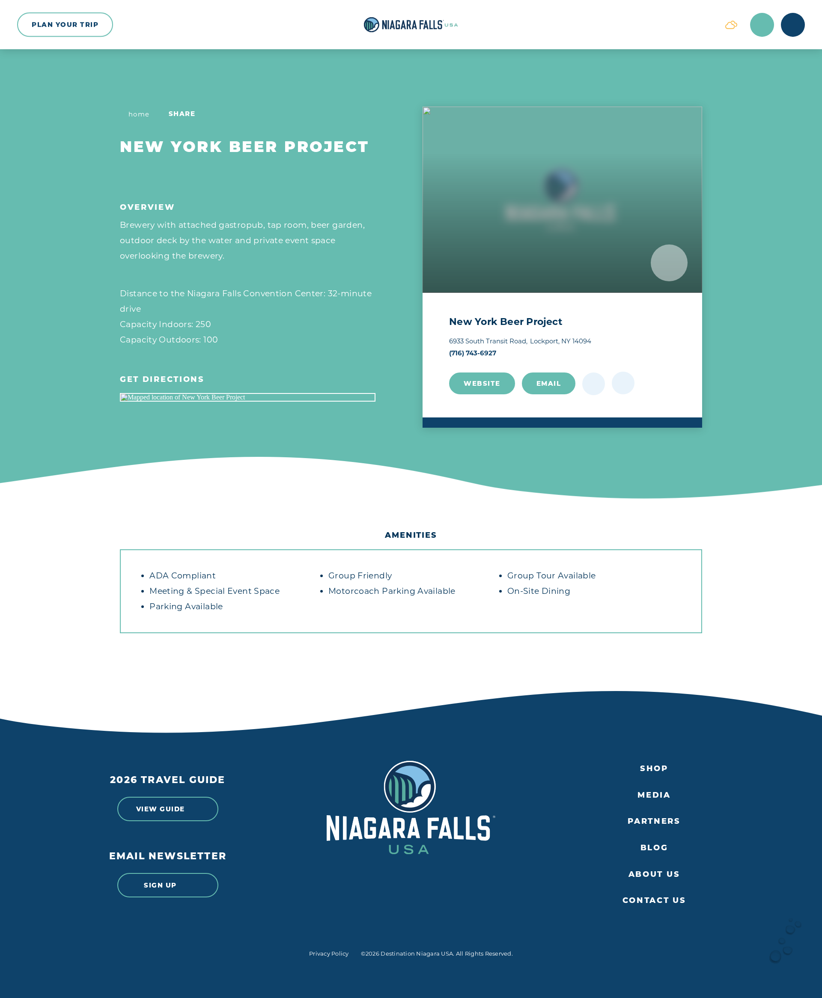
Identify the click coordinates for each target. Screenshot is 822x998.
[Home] (411, 25)
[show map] (623, 383)
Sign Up (160, 885)
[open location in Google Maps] (247, 397)
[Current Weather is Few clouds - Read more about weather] (731, 25)
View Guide (160, 809)
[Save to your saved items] (593, 383)
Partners (654, 821)
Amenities (411, 535)
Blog (654, 847)
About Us (654, 874)
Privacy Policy (329, 953)
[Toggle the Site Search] (762, 25)
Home (139, 114)
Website (482, 383)
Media (654, 795)
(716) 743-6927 (472, 353)
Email (548, 383)
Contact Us (654, 900)
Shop (654, 768)
